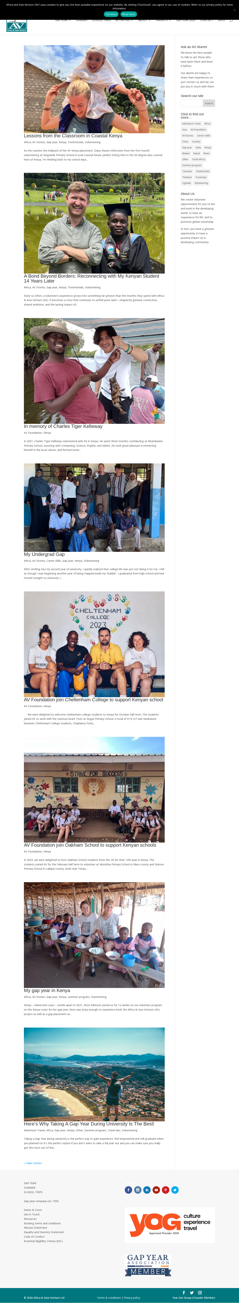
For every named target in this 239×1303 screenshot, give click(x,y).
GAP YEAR (61, 20)
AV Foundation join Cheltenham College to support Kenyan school (93, 699)
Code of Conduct (34, 1236)
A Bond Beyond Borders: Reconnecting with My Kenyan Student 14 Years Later (91, 278)
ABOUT (142, 20)
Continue (111, 14)
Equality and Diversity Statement (44, 1232)
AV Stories (38, 142)
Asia (184, 129)
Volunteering (93, 142)
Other (79, 1130)
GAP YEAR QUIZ (185, 20)
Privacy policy (132, 1297)
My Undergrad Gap (44, 554)
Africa (27, 142)
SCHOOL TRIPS (101, 20)
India (198, 147)
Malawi (186, 153)
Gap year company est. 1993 (41, 1201)
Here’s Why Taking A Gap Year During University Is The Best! (89, 1124)
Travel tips (114, 1130)
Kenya (62, 142)
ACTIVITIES (123, 20)
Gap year (51, 142)
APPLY (222, 20)
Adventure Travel (34, 1130)
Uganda (186, 183)
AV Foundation (33, 432)
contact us (192, 82)
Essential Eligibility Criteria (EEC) (43, 1241)
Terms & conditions (109, 1297)
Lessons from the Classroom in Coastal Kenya (73, 135)
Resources (30, 1219)
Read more (128, 14)
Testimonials (75, 142)
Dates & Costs (33, 1210)
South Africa (198, 159)
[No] (234, 10)
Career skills (53, 560)
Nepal (196, 153)
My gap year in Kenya (47, 990)
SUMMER (81, 20)
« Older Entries (33, 1163)
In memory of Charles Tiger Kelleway (63, 426)
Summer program (78, 997)
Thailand (187, 177)
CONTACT (206, 20)
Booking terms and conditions (42, 1223)
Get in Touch (32, 1214)
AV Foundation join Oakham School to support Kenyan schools (90, 845)
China (185, 141)
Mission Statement (35, 1227)
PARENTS (162, 20)
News (207, 153)
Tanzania (187, 171)
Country (196, 141)
